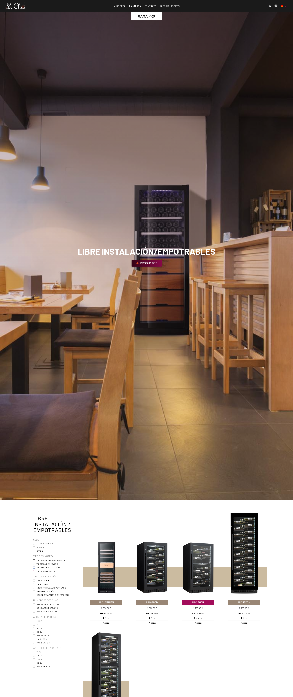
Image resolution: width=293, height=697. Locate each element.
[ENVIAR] (270, 6)
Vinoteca (120, 6)
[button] (147, 263)
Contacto (151, 6)
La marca (135, 6)
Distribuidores (170, 6)
